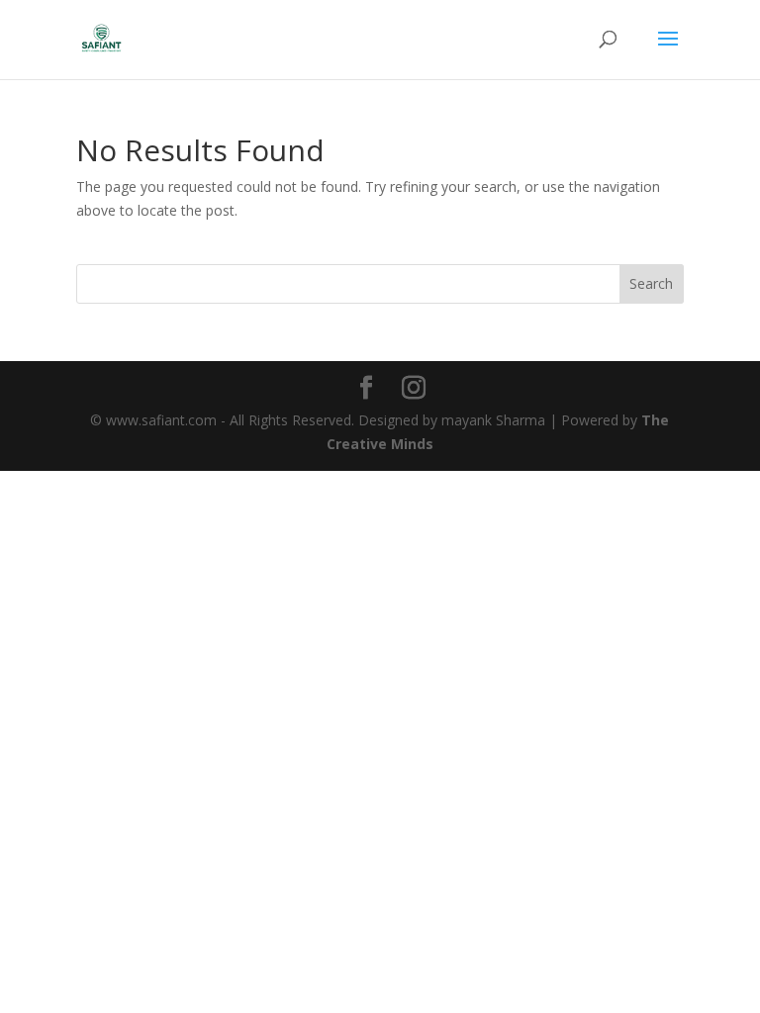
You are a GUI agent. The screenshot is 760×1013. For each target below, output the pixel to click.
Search (651, 283)
